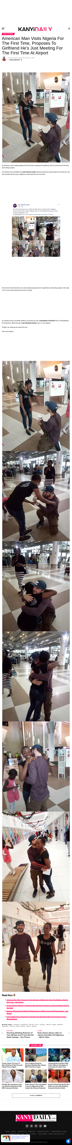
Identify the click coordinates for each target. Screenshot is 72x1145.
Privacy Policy (31, 1134)
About (13, 1131)
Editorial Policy (43, 1131)
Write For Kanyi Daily (56, 1134)
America (17, 1024)
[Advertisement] (36, 13)
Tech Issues (42, 1134)
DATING (32, 1024)
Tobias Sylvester (14, 60)
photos (12, 1026)
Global (42, 1024)
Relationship (21, 1026)
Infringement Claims (58, 1131)
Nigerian (5, 1026)
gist (37, 1024)
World (34, 1026)
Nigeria (60, 1024)
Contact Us (22, 1131)
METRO (49, 1024)
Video (29, 1026)
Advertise (31, 1131)
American (24, 1024)
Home (8, 1131)
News (54, 1024)
